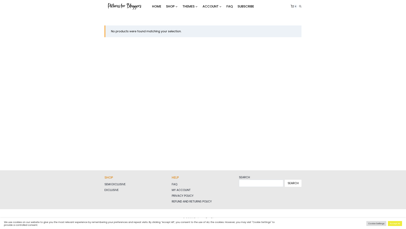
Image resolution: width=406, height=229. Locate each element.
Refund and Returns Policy (192, 201)
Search (244, 177)
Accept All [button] (395, 223)
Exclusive (112, 190)
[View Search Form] (300, 6)
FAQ (229, 6)
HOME (156, 6)
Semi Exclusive (115, 184)
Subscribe (246, 6)
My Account (181, 190)
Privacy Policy (182, 196)
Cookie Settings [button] (376, 223)
